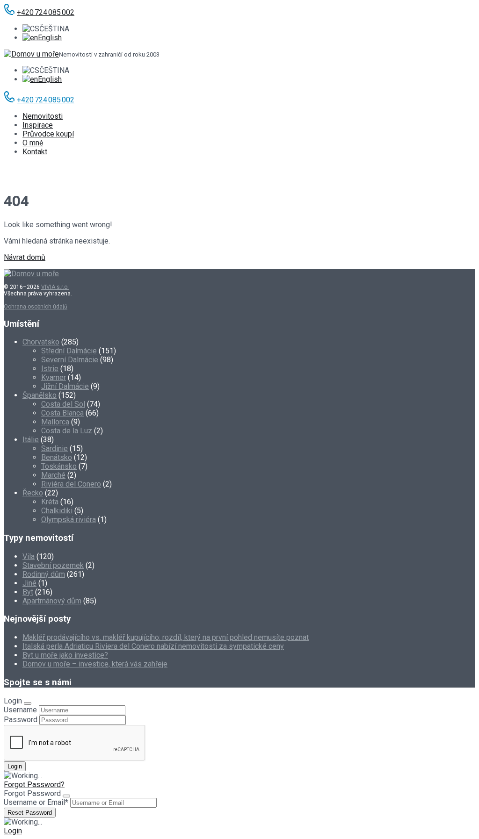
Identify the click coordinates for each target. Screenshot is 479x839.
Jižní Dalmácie (65, 386)
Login (13, 830)
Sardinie (54, 448)
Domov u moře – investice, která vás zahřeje (94, 664)
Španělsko (39, 395)
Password (20, 719)
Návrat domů (24, 257)
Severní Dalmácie (69, 359)
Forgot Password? (34, 784)
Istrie (49, 368)
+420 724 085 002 (45, 12)
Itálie (30, 439)
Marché (53, 475)
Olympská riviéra (68, 519)
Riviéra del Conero (71, 484)
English (50, 37)
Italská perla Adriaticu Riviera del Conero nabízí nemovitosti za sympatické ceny (153, 646)
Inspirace (37, 125)
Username (20, 709)
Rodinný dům (43, 574)
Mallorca (55, 421)
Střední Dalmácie (69, 350)
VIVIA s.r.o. (55, 287)
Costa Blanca (62, 413)
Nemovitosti (42, 116)
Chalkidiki (57, 510)
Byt (27, 592)
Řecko (32, 492)
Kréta (49, 501)
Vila (28, 556)
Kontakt (34, 151)
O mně (32, 142)
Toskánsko (59, 466)
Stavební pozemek (53, 565)
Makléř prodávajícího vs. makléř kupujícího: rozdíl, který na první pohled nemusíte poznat (165, 637)
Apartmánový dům (51, 600)
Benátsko (56, 457)
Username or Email (36, 802)
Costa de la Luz (66, 430)
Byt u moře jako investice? (65, 655)
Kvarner (53, 377)
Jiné (29, 583)
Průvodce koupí (48, 133)
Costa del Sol (63, 404)
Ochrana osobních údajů (35, 306)
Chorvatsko (40, 341)
